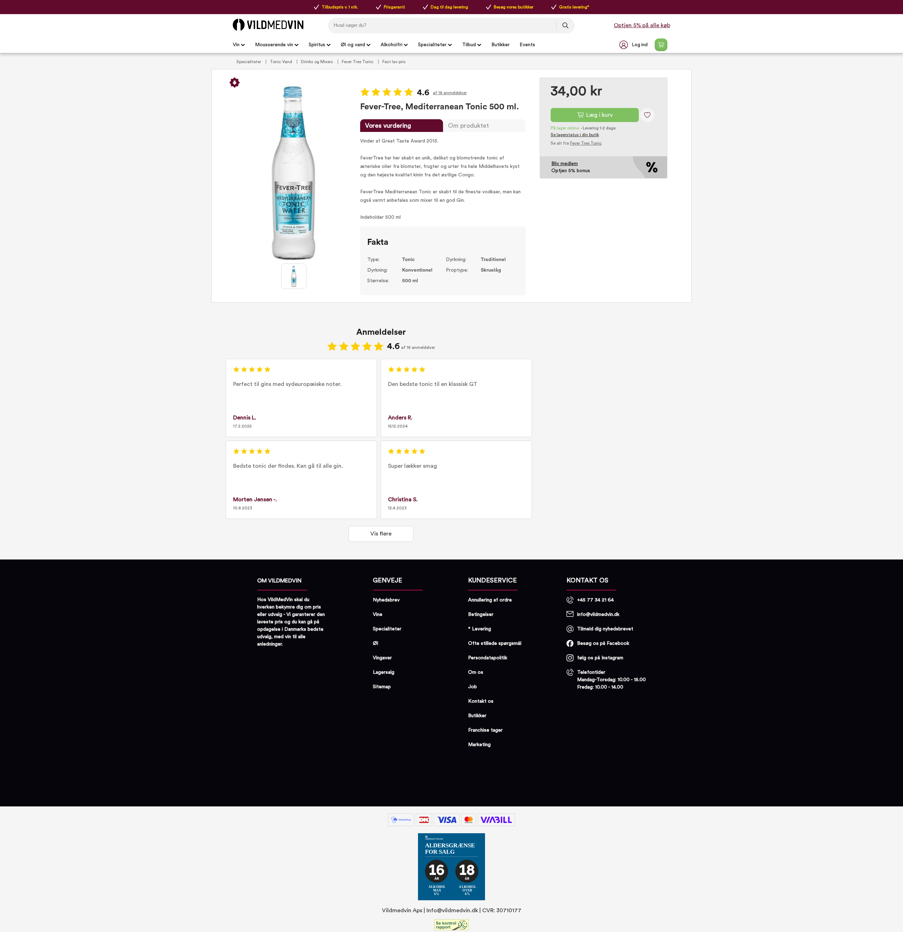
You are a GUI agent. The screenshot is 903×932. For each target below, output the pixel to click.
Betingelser (480, 614)
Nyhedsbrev (386, 600)
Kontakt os (480, 701)
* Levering (479, 629)
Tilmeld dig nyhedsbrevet (605, 629)
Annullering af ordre (490, 600)
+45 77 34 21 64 (595, 600)
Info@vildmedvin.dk (452, 910)
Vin (236, 44)
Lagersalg (383, 672)
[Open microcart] (661, 44)
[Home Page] (268, 25)
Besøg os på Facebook (603, 643)
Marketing (479, 744)
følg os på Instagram (600, 657)
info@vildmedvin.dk (598, 614)
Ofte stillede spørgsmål (494, 643)
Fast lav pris (394, 62)
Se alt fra (576, 143)
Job (472, 686)
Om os (475, 672)
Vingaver (382, 657)
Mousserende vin (274, 44)
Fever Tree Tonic (358, 62)
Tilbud (469, 44)
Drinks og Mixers (317, 62)
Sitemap (382, 686)
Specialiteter (432, 44)
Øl (375, 643)
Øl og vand (353, 44)
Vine (377, 614)
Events (527, 44)
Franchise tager (485, 730)
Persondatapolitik (487, 657)
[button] (634, 45)
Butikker (500, 44)
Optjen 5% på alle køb (642, 25)
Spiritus (317, 44)
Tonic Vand (281, 62)
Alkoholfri (391, 44)
